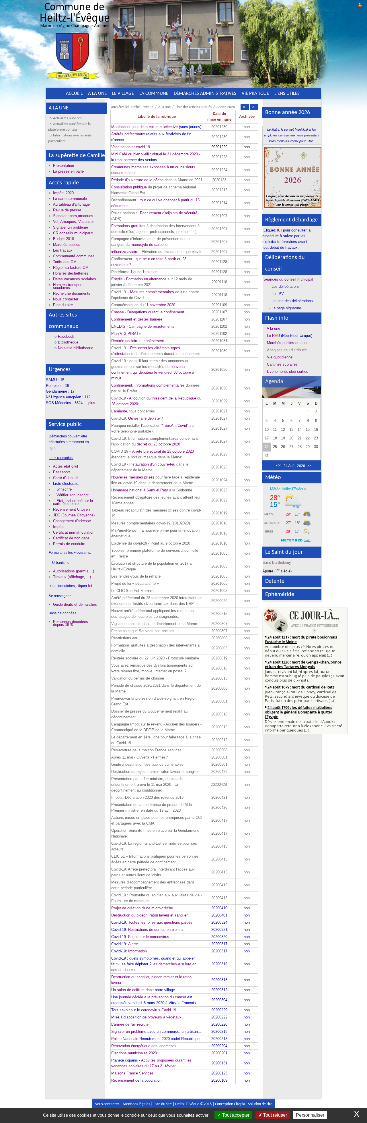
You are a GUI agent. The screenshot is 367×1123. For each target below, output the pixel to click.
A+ (245, 107)
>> (309, 466)
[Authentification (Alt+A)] (360, 4)
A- (254, 107)
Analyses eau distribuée (287, 350)
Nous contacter (107, 1104)
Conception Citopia (230, 1104)
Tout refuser (274, 1115)
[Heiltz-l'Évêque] (75, 43)
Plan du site (162, 1104)
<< (278, 465)
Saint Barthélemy (276, 562)
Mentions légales (136, 1104)
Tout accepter (235, 1115)
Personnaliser (310, 1115)
